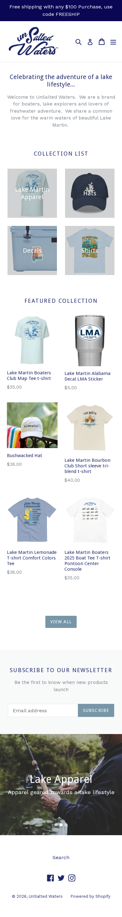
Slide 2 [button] (61, 824)
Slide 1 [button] (56, 824)
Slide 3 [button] (66, 824)
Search (61, 857)
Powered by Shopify (90, 896)
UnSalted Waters (46, 896)
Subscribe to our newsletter (61, 670)
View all (61, 621)
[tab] (56, 824)
